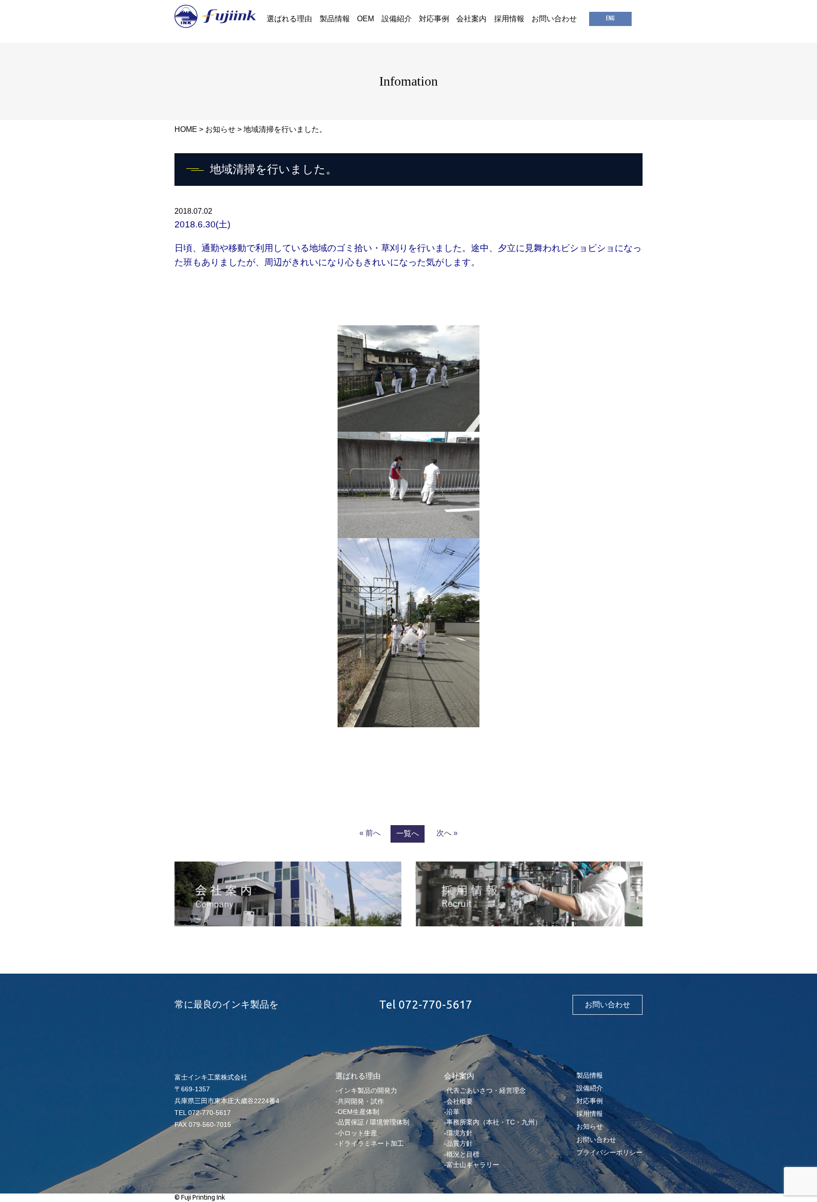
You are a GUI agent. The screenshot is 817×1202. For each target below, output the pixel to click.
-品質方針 (458, 1143)
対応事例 (434, 19)
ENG (610, 18)
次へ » (447, 833)
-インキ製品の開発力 (366, 1090)
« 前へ (370, 833)
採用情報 (509, 19)
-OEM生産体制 (357, 1111)
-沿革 (452, 1111)
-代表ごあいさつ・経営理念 (485, 1090)
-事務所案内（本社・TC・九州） (492, 1122)
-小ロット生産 (356, 1133)
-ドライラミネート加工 (369, 1143)
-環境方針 (458, 1133)
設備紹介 (397, 19)
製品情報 (335, 19)
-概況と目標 (461, 1154)
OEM (365, 19)
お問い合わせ (554, 19)
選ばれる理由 (289, 19)
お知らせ (220, 129)
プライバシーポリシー (609, 1152)
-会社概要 (458, 1101)
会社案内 (471, 19)
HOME (185, 129)
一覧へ (407, 833)
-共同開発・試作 (359, 1101)
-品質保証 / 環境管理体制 (372, 1122)
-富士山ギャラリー (471, 1164)
